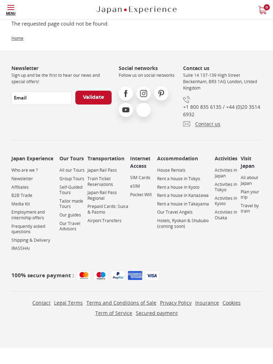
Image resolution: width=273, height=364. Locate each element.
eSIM (135, 186)
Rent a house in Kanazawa (183, 195)
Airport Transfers (104, 220)
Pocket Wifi (141, 194)
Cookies (232, 302)
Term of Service (113, 313)
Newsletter (22, 178)
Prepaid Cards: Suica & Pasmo (107, 209)
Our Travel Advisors (69, 226)
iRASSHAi (20, 248)
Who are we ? (24, 170)
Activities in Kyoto (226, 201)
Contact (41, 302)
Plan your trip (250, 194)
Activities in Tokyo (226, 187)
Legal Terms (68, 302)
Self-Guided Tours (70, 190)
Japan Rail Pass (102, 170)
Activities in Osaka (226, 214)
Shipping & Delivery (30, 240)
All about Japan (249, 180)
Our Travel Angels (175, 212)
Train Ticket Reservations (100, 181)
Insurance (207, 302)
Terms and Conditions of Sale (121, 302)
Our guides (70, 215)
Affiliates (20, 187)
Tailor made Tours (71, 203)
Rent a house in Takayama (183, 204)
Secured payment (157, 313)
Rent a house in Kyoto (178, 187)
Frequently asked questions (28, 229)
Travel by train (250, 208)
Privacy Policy (176, 302)
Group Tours (71, 178)
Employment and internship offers (28, 214)
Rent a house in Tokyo (178, 178)
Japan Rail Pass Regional (102, 195)
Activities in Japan (226, 172)
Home (17, 38)
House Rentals (171, 170)
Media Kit (20, 204)
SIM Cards (140, 177)
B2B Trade (21, 195)
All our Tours (72, 170)
